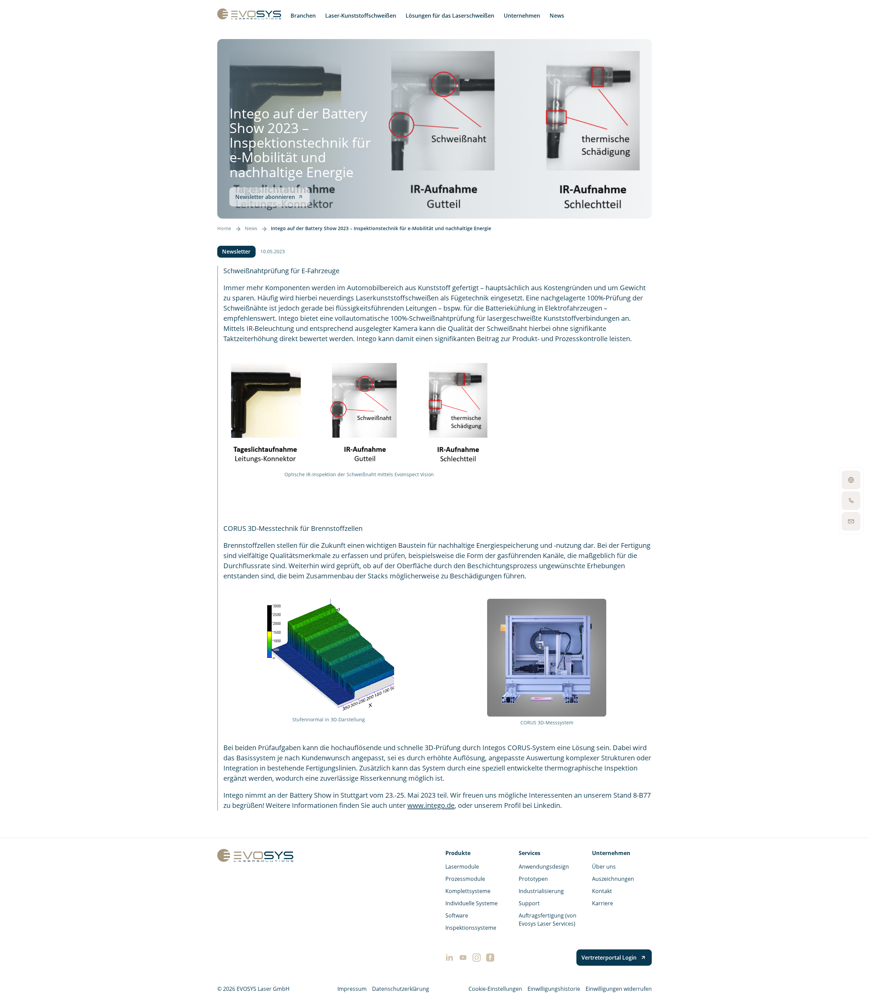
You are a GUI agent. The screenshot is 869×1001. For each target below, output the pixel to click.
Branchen (303, 15)
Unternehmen (522, 15)
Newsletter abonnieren (265, 197)
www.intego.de (431, 805)
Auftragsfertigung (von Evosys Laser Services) (547, 919)
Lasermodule (462, 866)
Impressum (352, 989)
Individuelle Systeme (471, 903)
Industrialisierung (541, 891)
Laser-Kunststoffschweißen (360, 15)
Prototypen (533, 879)
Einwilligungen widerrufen (619, 989)
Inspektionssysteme (470, 927)
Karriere (602, 903)
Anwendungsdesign (544, 866)
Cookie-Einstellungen (495, 989)
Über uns (604, 866)
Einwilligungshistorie (554, 989)
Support (529, 903)
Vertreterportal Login (608, 957)
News (557, 15)
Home (224, 228)
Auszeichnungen (613, 879)
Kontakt (602, 891)
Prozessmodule (465, 879)
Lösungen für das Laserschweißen (450, 15)
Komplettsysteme (468, 891)
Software (456, 915)
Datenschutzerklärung (400, 989)
